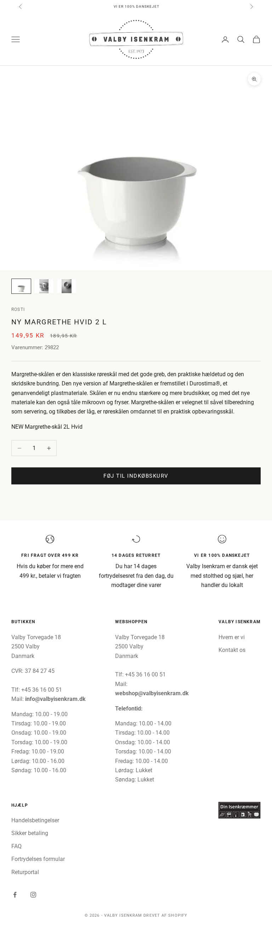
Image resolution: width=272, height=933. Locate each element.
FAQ (16, 846)
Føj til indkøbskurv (136, 476)
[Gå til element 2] (44, 286)
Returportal (25, 872)
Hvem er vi (232, 637)
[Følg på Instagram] (33, 894)
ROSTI (18, 309)
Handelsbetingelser (35, 820)
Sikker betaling (29, 833)
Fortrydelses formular (38, 859)
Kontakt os (232, 650)
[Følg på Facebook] (14, 894)
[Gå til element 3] (66, 286)
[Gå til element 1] (21, 286)
